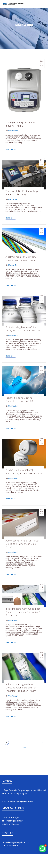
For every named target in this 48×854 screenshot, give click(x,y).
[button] (42, 848)
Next (25, 748)
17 (41, 743)
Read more (11, 149)
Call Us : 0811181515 (11, 845)
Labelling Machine (10, 824)
